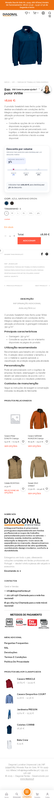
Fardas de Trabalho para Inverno (33, 82)
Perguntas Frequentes (16, 643)
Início (7, 82)
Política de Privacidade (16, 661)
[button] (27, 12)
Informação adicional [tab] (27, 303)
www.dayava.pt (27, 779)
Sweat (37, 273)
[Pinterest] (47, 254)
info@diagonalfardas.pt (18, 591)
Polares (29, 273)
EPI (13, 82)
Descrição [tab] (27, 299)
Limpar (7, 219)
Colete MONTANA (11, 483)
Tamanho (12, 208)
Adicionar (29, 241)
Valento (14, 276)
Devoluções (10, 652)
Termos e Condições (15, 657)
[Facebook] (42, 254)
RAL (6, 648)
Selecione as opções (11, 491)
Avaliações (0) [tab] (27, 308)
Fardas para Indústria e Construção (20, 270)
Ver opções (10, 446)
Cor (20, 198)
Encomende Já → (12, 571)
